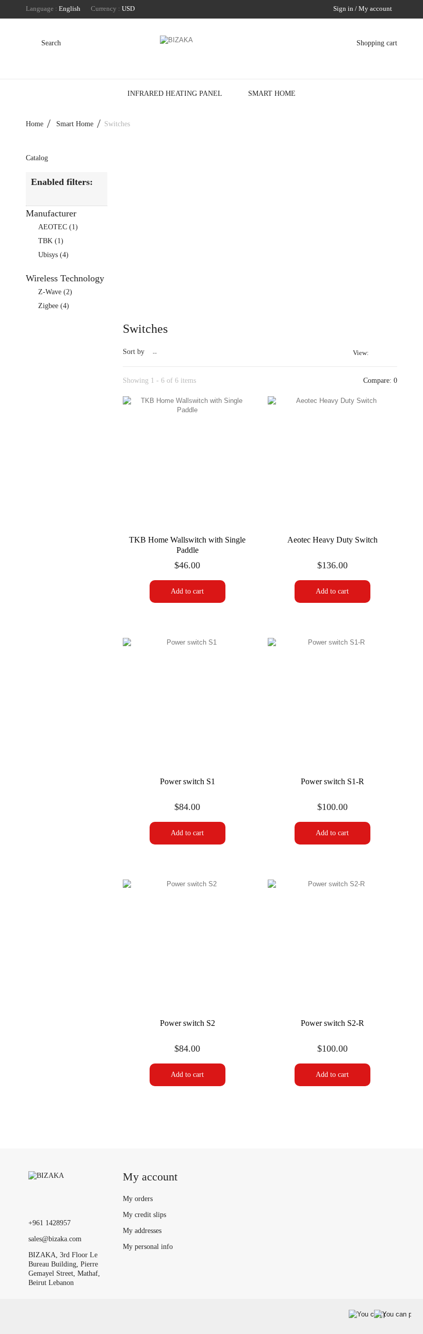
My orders (138, 1199)
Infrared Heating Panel (174, 93)
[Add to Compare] (187, 506)
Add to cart (187, 591)
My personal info (148, 1247)
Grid (378, 352)
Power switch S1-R (332, 781)
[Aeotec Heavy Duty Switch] (332, 461)
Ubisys (53, 255)
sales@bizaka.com (55, 1239)
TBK (50, 241)
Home (34, 124)
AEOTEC (58, 227)
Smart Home (272, 93)
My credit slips (144, 1215)
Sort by (133, 352)
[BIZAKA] (211, 51)
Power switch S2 (187, 1023)
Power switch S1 (187, 781)
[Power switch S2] (187, 944)
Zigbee (53, 306)
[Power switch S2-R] (332, 944)
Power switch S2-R (332, 1023)
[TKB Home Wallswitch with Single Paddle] (187, 461)
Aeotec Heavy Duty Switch (332, 539)
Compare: (379, 380)
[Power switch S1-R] (332, 702)
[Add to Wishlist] (162, 506)
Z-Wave (55, 292)
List (391, 357)
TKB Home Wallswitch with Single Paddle (187, 544)
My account (150, 1176)
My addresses (142, 1231)
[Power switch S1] (187, 702)
